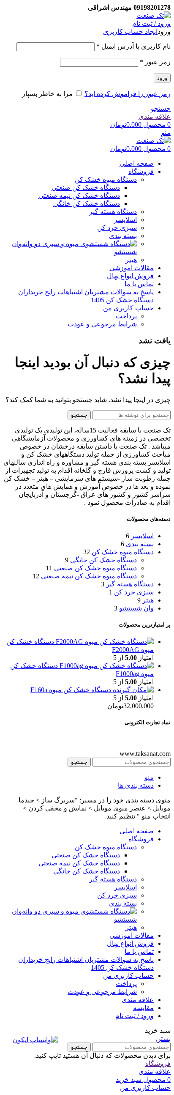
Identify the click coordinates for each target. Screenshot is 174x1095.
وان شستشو (136, 608)
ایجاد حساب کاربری (130, 31)
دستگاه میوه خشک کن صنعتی (95, 568)
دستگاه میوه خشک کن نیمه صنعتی (89, 576)
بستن (163, 1038)
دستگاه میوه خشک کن (106, 179)
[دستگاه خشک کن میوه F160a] (132, 689)
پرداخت (126, 316)
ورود (162, 78)
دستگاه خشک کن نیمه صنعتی (79, 195)
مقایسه (143, 1007)
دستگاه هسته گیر (113, 211)
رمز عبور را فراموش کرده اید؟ (127, 93)
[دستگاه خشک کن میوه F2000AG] (104, 641)
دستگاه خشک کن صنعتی (86, 187)
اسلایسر (125, 219)
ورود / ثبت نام (134, 1015)
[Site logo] (153, 15)
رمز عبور (155, 62)
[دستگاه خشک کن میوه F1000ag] (106, 665)
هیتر (131, 259)
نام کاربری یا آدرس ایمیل (133, 46)
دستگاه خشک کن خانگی (86, 203)
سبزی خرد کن (117, 227)
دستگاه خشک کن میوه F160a (70, 689)
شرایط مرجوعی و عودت (102, 324)
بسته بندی (123, 235)
